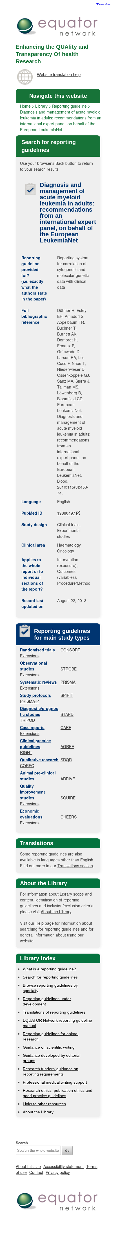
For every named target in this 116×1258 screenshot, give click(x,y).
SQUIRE (68, 798)
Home (25, 106)
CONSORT (70, 650)
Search (22, 1142)
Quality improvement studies (32, 792)
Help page (44, 923)
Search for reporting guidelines (50, 977)
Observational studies (33, 666)
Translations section (75, 865)
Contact (36, 1172)
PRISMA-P (29, 701)
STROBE (69, 669)
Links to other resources (44, 1104)
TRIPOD (27, 720)
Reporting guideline (69, 106)
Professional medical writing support (55, 1082)
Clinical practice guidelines (35, 743)
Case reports (32, 727)
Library (41, 106)
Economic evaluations (31, 814)
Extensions (29, 655)
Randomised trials (37, 650)
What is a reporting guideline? (49, 969)
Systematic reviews (38, 682)
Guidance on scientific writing (49, 1047)
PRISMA (68, 682)
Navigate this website (58, 96)
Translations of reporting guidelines (54, 1012)
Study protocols (35, 695)
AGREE (67, 746)
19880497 (66, 513)
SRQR (66, 759)
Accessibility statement (63, 1166)
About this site (28, 1166)
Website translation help (59, 74)
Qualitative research (39, 759)
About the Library (56, 911)
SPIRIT (67, 695)
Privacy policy (58, 1172)
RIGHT (26, 752)
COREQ (27, 765)
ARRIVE (68, 778)
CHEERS (69, 817)
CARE (66, 727)
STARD (67, 714)
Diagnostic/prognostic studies (39, 711)
